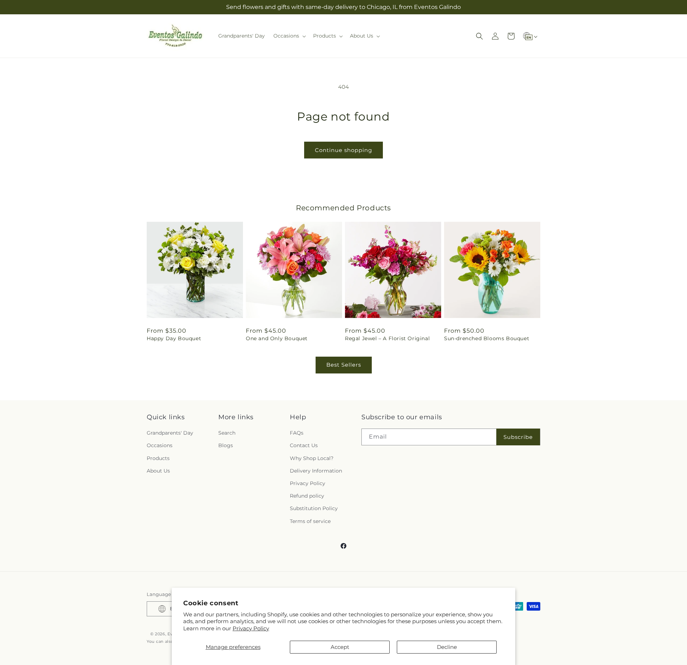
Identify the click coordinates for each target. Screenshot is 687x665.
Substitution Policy (314, 508)
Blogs (225, 445)
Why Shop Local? (311, 458)
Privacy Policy (251, 628)
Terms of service (310, 521)
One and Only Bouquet (277, 338)
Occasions (159, 445)
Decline (447, 647)
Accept (340, 647)
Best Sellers (343, 364)
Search (226, 433)
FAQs (296, 433)
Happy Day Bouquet (174, 338)
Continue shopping (343, 150)
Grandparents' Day (170, 433)
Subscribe (518, 437)
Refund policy (307, 496)
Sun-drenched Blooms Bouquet (486, 338)
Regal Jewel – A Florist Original (387, 338)
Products (158, 458)
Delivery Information (316, 471)
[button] (289, 35)
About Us (158, 471)
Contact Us (304, 445)
